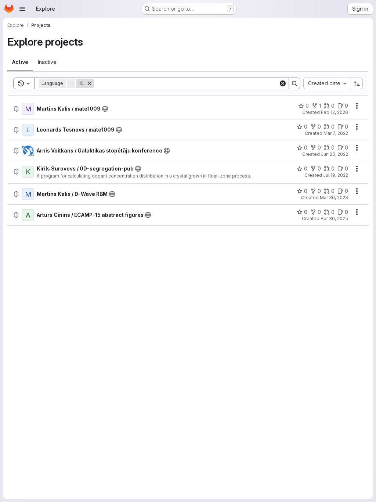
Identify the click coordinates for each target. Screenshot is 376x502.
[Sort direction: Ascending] (357, 83)
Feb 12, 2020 (334, 112)
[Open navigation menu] (22, 9)
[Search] (294, 83)
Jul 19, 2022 (335, 175)
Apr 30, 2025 (334, 218)
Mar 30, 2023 (334, 197)
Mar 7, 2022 (335, 133)
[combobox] (327, 83)
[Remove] (89, 83)
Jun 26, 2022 (334, 154)
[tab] (20, 62)
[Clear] (282, 83)
